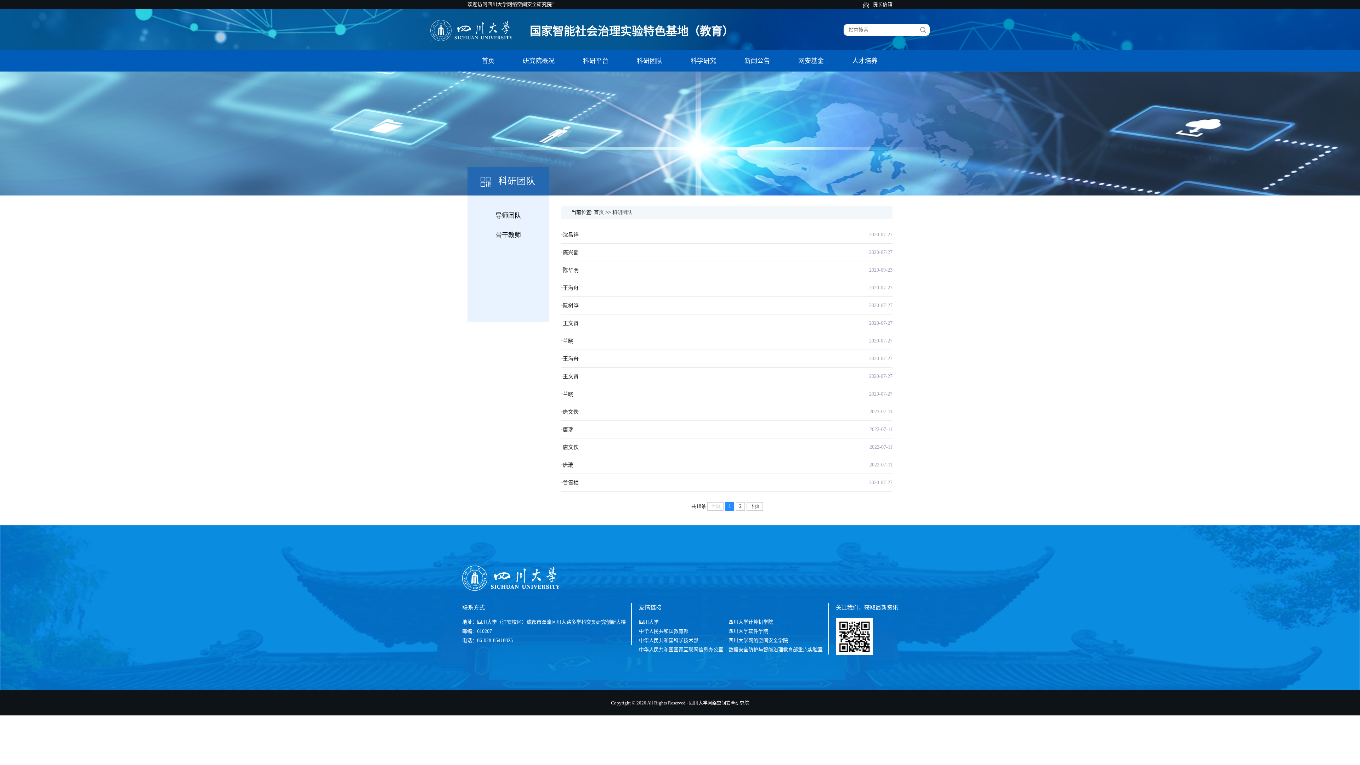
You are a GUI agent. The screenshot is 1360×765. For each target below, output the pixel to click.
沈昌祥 (571, 235)
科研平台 (595, 60)
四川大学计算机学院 (751, 622)
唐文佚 (571, 412)
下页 (755, 506)
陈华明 (571, 270)
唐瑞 (568, 429)
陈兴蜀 (571, 252)
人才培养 (865, 60)
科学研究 (703, 60)
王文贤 (571, 323)
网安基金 (811, 60)
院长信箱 (882, 4)
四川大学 (649, 622)
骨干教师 (508, 235)
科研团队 (649, 60)
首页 (488, 60)
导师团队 (508, 215)
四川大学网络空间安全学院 (758, 640)
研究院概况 (539, 60)
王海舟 (571, 288)
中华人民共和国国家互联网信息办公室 (681, 649)
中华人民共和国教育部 (663, 631)
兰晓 (568, 341)
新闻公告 (757, 60)
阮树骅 (571, 305)
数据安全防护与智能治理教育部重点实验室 (776, 649)
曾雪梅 (571, 483)
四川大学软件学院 (748, 631)
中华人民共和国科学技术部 (668, 640)
